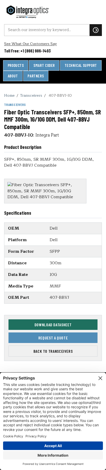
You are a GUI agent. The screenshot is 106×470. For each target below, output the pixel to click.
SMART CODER (44, 65)
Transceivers (31, 95)
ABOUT (13, 76)
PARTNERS (36, 76)
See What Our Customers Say (30, 44)
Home (9, 95)
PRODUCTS (16, 65)
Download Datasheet (53, 324)
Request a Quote (53, 337)
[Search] (96, 30)
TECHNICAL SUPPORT (81, 65)
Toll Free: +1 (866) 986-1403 (27, 50)
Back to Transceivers (53, 351)
